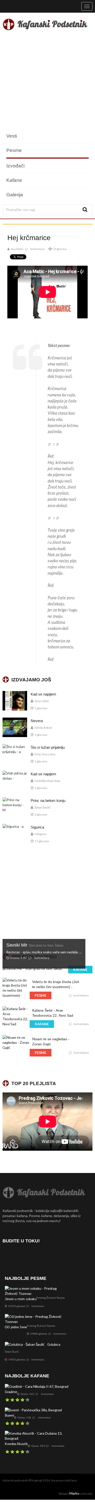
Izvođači (15, 165)
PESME (40, 995)
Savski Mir (35, 945)
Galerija (14, 194)
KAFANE (80, 969)
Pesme (14, 150)
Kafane (14, 180)
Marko (74, 1493)
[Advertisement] (47, 81)
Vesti (11, 136)
